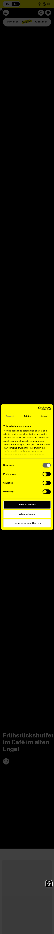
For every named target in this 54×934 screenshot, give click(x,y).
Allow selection (27, 514)
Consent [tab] (9, 416)
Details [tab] (27, 416)
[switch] (46, 474)
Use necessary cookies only (27, 523)
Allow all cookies (27, 504)
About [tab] (44, 416)
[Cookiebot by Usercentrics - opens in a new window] (38, 408)
